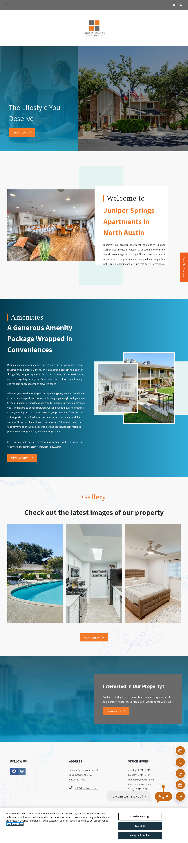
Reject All (140, 826)
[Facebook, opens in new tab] (14, 771)
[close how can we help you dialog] (145, 796)
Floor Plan (20, 132)
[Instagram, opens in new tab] (22, 771)
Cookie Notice (15, 824)
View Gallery (92, 637)
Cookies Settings (140, 816)
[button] (175, 4)
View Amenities (20, 458)
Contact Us (114, 711)
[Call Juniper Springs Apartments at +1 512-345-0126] (181, 4)
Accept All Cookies (140, 835)
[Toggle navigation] (6, 4)
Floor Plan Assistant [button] (184, 269)
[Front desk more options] (180, 796)
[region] (94, 825)
